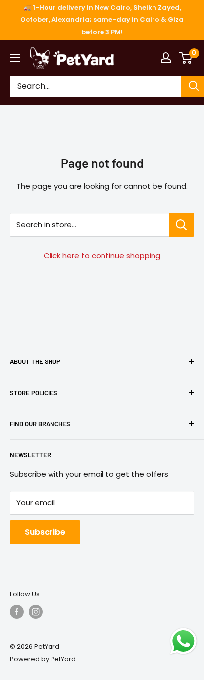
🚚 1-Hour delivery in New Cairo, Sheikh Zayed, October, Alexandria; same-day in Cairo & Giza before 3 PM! (102, 20)
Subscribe (45, 532)
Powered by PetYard (43, 659)
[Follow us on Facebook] (17, 612)
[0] (186, 58)
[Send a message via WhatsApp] (183, 641)
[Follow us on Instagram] (36, 612)
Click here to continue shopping (102, 255)
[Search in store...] (181, 225)
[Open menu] (15, 58)
